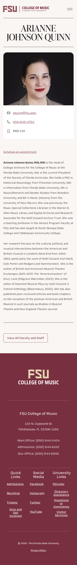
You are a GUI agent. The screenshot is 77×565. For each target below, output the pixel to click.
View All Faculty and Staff (25, 338)
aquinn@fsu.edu (24, 113)
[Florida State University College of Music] (26, 8)
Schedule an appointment (20, 152)
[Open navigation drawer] (69, 9)
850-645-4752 (23, 122)
